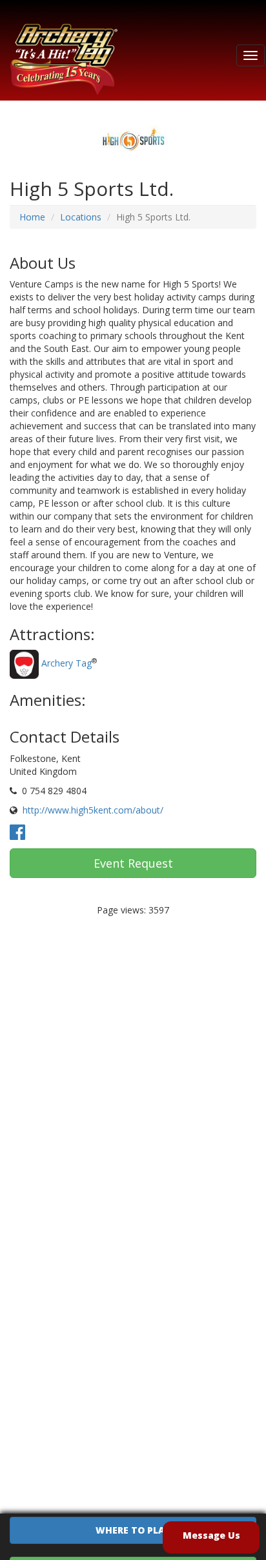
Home (32, 217)
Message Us (211, 1535)
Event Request (133, 863)
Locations (80, 217)
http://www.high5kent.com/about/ (93, 810)
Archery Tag (66, 663)
